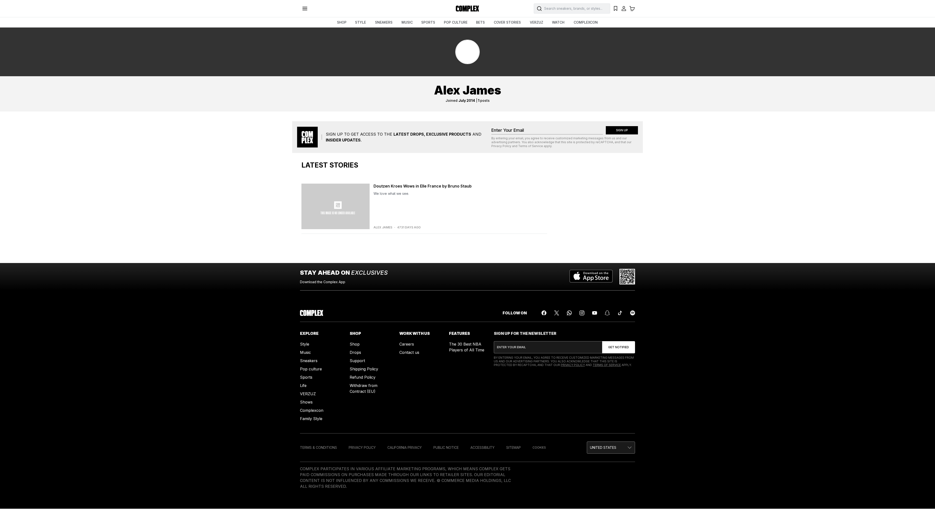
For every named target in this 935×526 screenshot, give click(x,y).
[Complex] (467, 8)
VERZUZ (536, 22)
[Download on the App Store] (591, 276)
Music (305, 352)
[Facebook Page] (544, 312)
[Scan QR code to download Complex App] (627, 276)
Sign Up (622, 130)
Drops (355, 352)
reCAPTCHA (604, 142)
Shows (306, 402)
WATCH (558, 22)
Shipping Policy (364, 368)
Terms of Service (530, 146)
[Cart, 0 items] (632, 8)
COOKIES (539, 447)
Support (357, 360)
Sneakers (309, 360)
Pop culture (311, 368)
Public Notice (446, 447)
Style (304, 344)
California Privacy (404, 447)
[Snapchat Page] (607, 312)
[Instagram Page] (582, 312)
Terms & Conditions (318, 447)
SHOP (341, 22)
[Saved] (615, 8)
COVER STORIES (507, 22)
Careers (406, 344)
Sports (306, 377)
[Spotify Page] (632, 312)
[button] (611, 447)
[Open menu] (305, 8)
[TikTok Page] (619, 312)
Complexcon (311, 410)
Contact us (409, 352)
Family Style (311, 418)
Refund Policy (362, 377)
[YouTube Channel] (594, 312)
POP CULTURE (456, 22)
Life (303, 385)
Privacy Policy (501, 146)
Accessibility (482, 447)
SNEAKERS (384, 22)
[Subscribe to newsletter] (618, 347)
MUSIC (407, 22)
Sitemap (513, 447)
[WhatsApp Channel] (569, 312)
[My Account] (624, 8)
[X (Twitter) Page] (556, 312)
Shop (355, 344)
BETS (480, 22)
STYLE (360, 22)
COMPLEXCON (586, 22)
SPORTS (428, 22)
